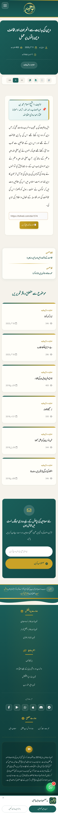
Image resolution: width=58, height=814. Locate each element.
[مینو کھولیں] (5, 5)
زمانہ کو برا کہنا (48, 316)
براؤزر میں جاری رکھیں (15, 809)
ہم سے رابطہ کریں (43, 729)
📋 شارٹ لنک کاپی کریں (29, 225)
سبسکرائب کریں (39, 564)
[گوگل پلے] (17, 707)
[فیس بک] (9, 707)
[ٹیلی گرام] (49, 707)
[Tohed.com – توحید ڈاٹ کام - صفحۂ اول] (29, 8)
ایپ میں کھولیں (42, 809)
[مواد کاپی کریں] (30, 80)
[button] (50, 788)
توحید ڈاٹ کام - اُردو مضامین (29, 622)
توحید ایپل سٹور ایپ (29, 685)
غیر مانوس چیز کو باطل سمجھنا (43, 440)
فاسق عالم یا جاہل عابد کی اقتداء (43, 378)
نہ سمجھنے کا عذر (48, 409)
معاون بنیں (12, 729)
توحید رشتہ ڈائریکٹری (29, 638)
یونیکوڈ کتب (29, 661)
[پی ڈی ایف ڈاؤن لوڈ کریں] (36, 80)
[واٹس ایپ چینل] (25, 707)
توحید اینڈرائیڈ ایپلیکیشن (29, 677)
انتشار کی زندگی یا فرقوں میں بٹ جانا (41, 471)
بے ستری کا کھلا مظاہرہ (44, 347)
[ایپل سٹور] (33, 707)
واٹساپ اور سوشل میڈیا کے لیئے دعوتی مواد (29, 669)
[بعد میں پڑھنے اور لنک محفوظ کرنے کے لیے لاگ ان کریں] (42, 80)
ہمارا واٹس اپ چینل (27, 729)
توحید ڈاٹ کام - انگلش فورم (29, 630)
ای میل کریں (24, 593)
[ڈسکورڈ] (41, 707)
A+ (10, 80)
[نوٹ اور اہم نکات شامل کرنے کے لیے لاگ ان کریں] (49, 80)
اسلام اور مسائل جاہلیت (29, 65)
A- (22, 80)
